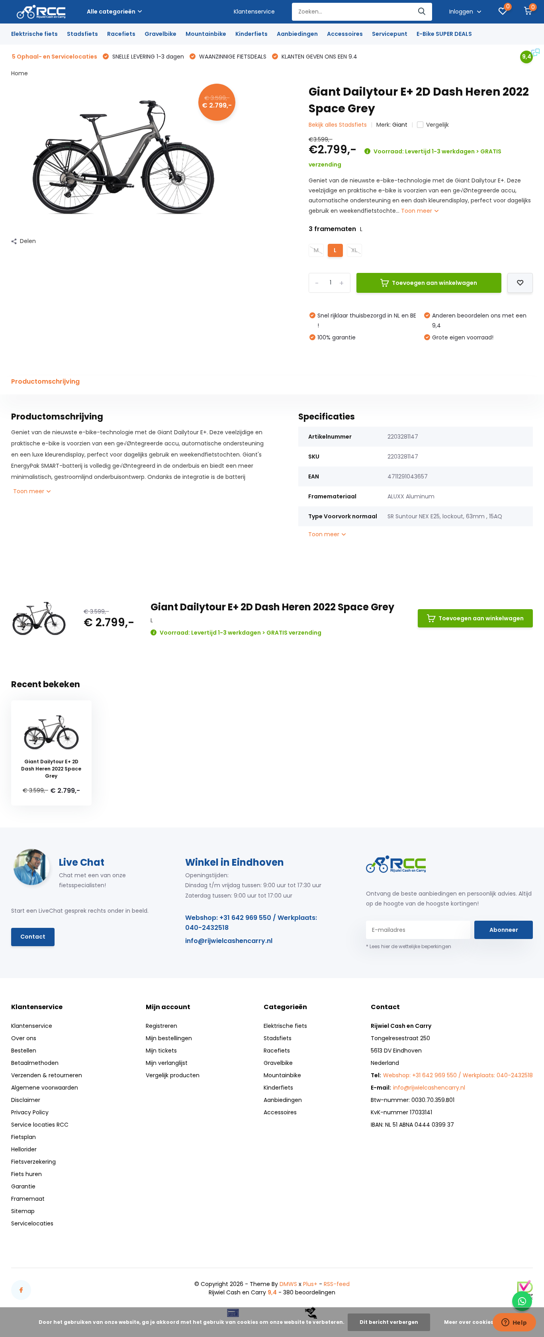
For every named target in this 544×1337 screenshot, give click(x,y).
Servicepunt (389, 34)
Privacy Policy (30, 1112)
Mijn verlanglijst (167, 1063)
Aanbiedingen (297, 34)
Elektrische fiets (34, 34)
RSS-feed (337, 1284)
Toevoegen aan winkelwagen (434, 283)
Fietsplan (23, 1137)
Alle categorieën (111, 12)
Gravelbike (160, 34)
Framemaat (28, 1199)
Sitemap (23, 1211)
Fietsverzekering (33, 1162)
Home (19, 73)
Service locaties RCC (39, 1125)
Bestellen (23, 1051)
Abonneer (503, 930)
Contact (32, 937)
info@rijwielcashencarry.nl (228, 940)
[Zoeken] (422, 12)
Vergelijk (437, 125)
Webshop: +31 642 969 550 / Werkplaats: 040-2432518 (251, 922)
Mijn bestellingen (169, 1038)
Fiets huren (26, 1174)
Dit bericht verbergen (389, 1322)
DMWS (288, 1284)
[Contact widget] (522, 1301)
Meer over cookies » (470, 1322)
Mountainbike (206, 34)
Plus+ (310, 1284)
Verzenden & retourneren (46, 1075)
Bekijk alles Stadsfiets (338, 125)
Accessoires (345, 34)
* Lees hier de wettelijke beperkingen (408, 946)
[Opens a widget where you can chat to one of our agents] (514, 1323)
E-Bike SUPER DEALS (444, 34)
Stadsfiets (82, 34)
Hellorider (24, 1149)
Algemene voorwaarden (44, 1088)
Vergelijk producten (173, 1075)
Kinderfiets (251, 34)
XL (354, 250)
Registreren (161, 1026)
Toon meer (417, 211)
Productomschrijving (45, 381)
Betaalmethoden (35, 1063)
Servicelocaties (32, 1223)
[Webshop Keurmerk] (525, 1289)
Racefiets (121, 34)
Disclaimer (25, 1100)
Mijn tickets (161, 1051)
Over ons (23, 1038)
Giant (399, 125)
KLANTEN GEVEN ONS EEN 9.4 (318, 57)
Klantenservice (254, 12)
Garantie (23, 1186)
